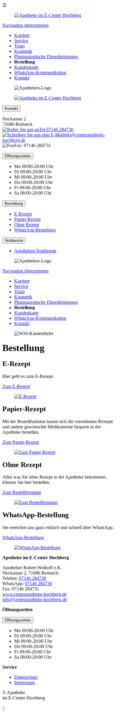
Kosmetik (23, 51)
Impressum (24, 682)
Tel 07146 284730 (56, 129)
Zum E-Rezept (16, 386)
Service (21, 40)
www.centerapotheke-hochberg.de (34, 594)
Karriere (22, 35)
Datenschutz (25, 677)
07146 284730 (32, 578)
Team (19, 45)
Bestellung (14, 203)
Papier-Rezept (27, 219)
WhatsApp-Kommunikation (40, 72)
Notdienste (14, 240)
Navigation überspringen (25, 25)
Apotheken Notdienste (35, 250)
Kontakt (21, 77)
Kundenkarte (26, 67)
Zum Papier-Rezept (20, 442)
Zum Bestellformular (21, 492)
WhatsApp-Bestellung (35, 229)
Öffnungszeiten (18, 156)
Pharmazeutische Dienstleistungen (46, 56)
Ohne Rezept (26, 224)
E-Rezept (23, 213)
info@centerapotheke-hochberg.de (34, 599)
